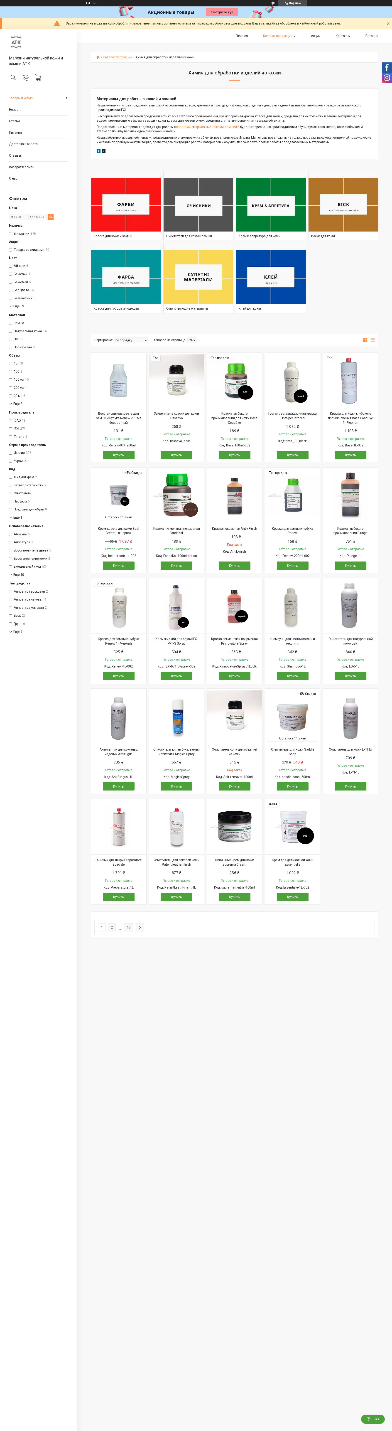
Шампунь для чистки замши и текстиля (292, 641)
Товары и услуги (21, 98)
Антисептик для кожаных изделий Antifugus (119, 752)
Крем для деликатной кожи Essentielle (292, 862)
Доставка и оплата (23, 144)
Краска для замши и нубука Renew (292, 531)
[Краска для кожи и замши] (126, 206)
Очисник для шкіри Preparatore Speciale (119, 862)
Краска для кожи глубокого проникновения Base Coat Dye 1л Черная (350, 418)
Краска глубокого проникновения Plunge (350, 531)
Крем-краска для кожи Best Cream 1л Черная (118, 531)
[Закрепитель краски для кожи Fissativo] (176, 380)
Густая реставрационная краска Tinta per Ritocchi (292, 416)
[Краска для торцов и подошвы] (126, 278)
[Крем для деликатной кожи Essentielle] (292, 826)
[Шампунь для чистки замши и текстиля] (292, 605)
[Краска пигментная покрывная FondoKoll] (176, 495)
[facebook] (98, 152)
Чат (376, 1419)
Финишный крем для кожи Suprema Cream (234, 862)
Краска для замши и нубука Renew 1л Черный (118, 641)
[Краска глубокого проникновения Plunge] (350, 495)
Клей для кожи (250, 308)
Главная (242, 36)
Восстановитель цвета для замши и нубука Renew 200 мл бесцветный (118, 418)
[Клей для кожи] (271, 278)
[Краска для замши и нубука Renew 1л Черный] (118, 605)
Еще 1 (17, 517)
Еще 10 (18, 574)
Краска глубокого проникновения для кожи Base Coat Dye (234, 418)
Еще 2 (17, 404)
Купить (118, 455)
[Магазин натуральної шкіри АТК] (38, 42)
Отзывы (15, 155)
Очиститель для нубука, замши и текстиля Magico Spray (176, 752)
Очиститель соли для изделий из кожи (234, 752)
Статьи (14, 121)
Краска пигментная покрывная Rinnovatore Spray (234, 641)
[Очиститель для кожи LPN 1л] (350, 716)
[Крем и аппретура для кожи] (271, 206)
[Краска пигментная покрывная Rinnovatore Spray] (234, 605)
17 (128, 927)
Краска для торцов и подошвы (117, 308)
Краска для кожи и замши (113, 236)
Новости (15, 109)
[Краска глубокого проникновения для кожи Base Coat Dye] (234, 380)
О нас (13, 178)
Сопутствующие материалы (187, 308)
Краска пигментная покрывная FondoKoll (176, 531)
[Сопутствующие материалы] (198, 278)
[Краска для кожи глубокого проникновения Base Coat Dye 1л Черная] (350, 380)
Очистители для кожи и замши (189, 236)
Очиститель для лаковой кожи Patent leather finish (176, 862)
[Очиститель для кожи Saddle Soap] (292, 716)
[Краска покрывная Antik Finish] (234, 495)
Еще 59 (18, 306)
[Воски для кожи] (343, 206)
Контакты (343, 36)
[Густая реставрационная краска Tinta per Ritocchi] (292, 380)
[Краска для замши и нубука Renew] (292, 495)
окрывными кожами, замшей (215, 127)
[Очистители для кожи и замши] (198, 206)
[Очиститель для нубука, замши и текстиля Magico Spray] (176, 716)
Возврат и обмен (21, 167)
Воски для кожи (323, 236)
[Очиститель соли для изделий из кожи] (234, 716)
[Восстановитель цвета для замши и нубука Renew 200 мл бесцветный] (118, 380)
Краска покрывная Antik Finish (234, 528)
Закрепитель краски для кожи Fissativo (176, 416)
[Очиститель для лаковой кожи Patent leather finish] (176, 826)
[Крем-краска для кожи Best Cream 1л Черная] (118, 495)
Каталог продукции (277, 36)
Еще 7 (17, 632)
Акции (316, 36)
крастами (183, 127)
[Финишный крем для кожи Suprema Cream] (234, 826)
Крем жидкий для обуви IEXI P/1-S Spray (177, 641)
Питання (15, 132)
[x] (103, 152)
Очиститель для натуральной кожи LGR (350, 641)
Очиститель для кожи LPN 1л (350, 749)
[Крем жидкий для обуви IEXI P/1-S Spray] (176, 605)
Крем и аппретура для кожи (259, 236)
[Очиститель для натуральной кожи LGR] (350, 605)
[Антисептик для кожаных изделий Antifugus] (118, 716)
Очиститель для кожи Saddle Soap (292, 752)
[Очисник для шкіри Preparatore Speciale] (118, 826)
